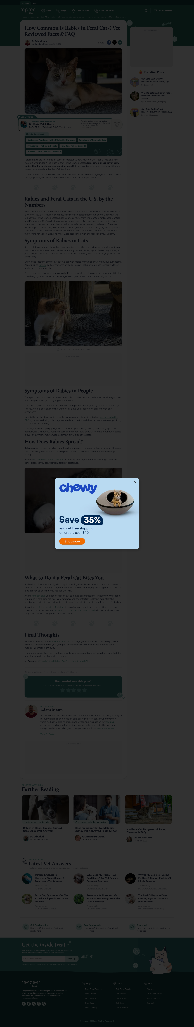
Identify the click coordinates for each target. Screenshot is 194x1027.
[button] (135, 482)
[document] (97, 513)
